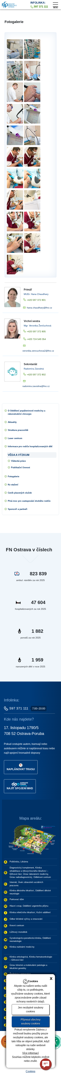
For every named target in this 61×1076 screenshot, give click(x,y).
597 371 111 (18, 708)
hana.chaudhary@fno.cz (39, 307)
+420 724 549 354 (36, 339)
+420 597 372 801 (36, 300)
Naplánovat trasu (21, 769)
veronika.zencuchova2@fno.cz (38, 350)
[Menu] (55, 4)
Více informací (30, 1053)
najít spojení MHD (20, 788)
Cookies (30, 1071)
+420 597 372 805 (36, 331)
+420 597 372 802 (36, 374)
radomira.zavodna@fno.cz (36, 386)
